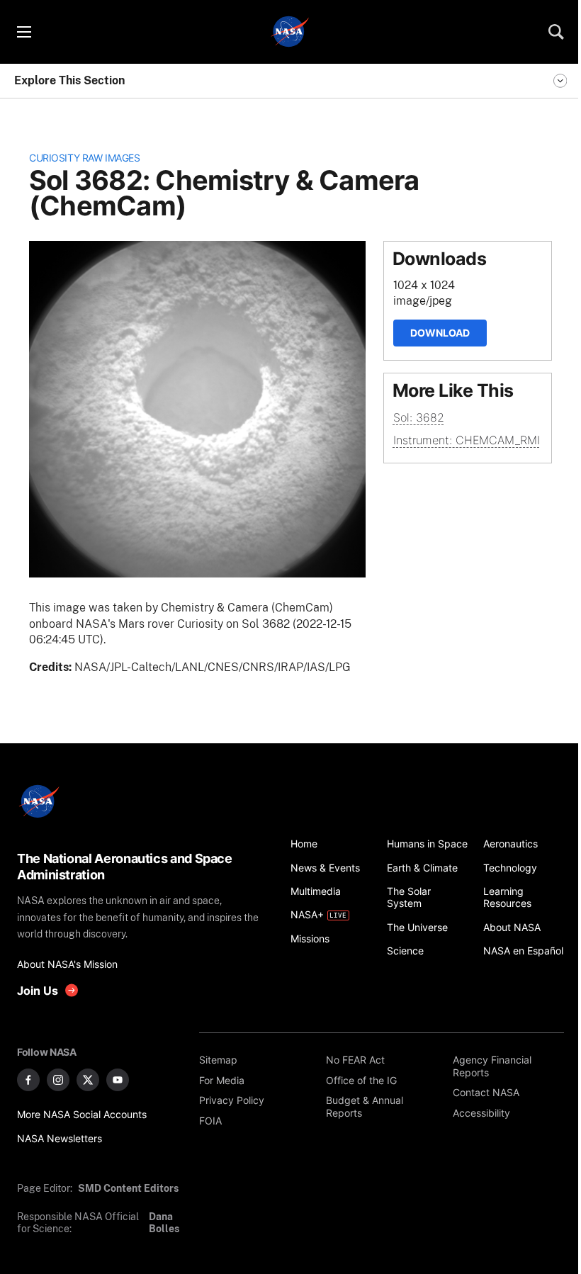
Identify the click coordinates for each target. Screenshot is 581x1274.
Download (440, 333)
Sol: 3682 (418, 417)
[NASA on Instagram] (58, 1080)
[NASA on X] (88, 1080)
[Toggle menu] (23, 32)
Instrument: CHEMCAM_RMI (466, 440)
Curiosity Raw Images (84, 158)
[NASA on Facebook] (28, 1080)
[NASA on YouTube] (117, 1080)
